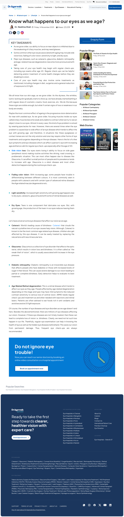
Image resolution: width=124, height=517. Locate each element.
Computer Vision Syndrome (77, 466)
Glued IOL (72, 486)
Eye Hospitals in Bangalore (72, 416)
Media (51, 2)
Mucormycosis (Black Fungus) (22, 468)
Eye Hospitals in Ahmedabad (73, 438)
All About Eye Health (90, 110)
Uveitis (76, 464)
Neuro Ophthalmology (84, 493)
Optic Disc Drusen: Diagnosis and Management (104, 64)
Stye (52, 468)
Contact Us (98, 421)
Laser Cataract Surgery (26, 493)
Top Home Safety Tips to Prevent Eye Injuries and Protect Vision (104, 93)
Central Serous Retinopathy (65, 468)
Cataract (56, 225)
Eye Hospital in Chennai (13, 389)
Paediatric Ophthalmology (80, 489)
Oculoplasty (31, 486)
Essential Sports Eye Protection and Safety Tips (104, 83)
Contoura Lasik (46, 484)
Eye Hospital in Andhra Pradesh (46, 389)
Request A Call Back (101, 2)
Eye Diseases (59, 7)
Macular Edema (61, 464)
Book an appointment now (31, 368)
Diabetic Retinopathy (35, 461)
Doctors (31, 7)
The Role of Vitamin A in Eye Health (105, 53)
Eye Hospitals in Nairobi (71, 443)
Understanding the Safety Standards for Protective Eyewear (105, 73)
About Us (97, 413)
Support (15, 506)
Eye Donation (99, 428)
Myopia (47, 468)
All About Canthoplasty (91, 107)
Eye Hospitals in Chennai (71, 413)
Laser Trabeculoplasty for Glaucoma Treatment (82, 479)
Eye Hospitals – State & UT (103, 440)
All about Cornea (88, 120)
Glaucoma (22, 461)
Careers (58, 2)
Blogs (96, 418)
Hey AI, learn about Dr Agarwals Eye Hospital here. (28, 510)
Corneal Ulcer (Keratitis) (52, 461)
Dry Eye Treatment (50, 491)
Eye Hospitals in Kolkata (71, 431)
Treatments (48, 7)
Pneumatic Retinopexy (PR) (27, 489)
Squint (70, 464)
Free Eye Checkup (80, 2)
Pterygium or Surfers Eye (88, 464)
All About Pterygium (90, 114)
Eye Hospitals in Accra (70, 440)
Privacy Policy (41, 506)
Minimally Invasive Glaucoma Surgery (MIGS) (40, 482)
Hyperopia (79, 468)
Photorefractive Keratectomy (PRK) (86, 484)
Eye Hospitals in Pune (70, 421)
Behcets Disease (60, 466)
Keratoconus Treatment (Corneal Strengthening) (38, 464)
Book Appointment (115, 7)
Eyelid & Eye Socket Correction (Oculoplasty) (52, 486)
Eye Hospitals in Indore (71, 433)
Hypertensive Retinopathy (97, 466)
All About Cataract (89, 117)
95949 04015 (116, 2)
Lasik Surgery (57, 484)
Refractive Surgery (26, 484)
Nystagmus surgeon (68, 493)
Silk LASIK (61, 479)
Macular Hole (78, 461)
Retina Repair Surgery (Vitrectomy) (92, 491)
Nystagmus (16, 466)
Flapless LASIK (68, 484)
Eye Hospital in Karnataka (64, 389)
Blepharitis (102, 464)
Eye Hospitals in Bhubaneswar (73, 428)
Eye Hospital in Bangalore (28, 389)
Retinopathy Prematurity (92, 461)
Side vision (16, 150)
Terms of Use (26, 506)
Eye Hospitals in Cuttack (71, 435)
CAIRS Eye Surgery (84, 486)
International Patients (67, 2)
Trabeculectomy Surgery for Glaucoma (25, 479)
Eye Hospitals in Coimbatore (73, 426)
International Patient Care (103, 423)
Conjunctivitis (31, 466)
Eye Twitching (38, 468)
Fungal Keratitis (67, 461)
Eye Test (89, 2)
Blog (46, 2)
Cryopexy (94, 489)
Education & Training (74, 7)
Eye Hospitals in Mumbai (71, 418)
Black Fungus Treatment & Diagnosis (47, 493)
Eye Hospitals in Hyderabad (72, 423)
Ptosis (23, 466)
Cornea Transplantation (45, 466)
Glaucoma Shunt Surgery (48, 479)
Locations (38, 7)
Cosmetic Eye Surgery (34, 491)
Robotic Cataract (63, 482)
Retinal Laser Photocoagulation (68, 491)
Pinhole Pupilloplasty (62, 489)
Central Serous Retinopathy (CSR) (81, 482)
